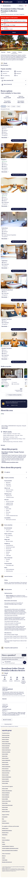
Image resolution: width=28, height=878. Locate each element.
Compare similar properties (15, 394)
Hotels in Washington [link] (6, 760)
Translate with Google (6, 709)
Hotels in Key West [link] (5, 772)
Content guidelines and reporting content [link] (10, 848)
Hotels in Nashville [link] (5, 747)
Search (14, 32)
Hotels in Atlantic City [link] (6, 770)
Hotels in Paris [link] (4, 756)
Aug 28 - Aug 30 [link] (7, 102)
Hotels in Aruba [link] (5, 788)
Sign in (8, 405)
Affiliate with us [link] (5, 828)
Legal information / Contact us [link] (8, 846)
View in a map (5, 428)
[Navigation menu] (25, 1)
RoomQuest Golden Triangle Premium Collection (15, 21)
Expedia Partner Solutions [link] (7, 830)
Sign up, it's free (14, 405)
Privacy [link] (3, 842)
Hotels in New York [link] (5, 737)
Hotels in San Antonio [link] (6, 766)
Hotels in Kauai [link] (5, 807)
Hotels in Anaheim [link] (5, 781)
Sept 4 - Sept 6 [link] (21, 102)
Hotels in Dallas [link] (5, 783)
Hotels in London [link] (5, 774)
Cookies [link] (3, 844)
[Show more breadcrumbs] (2, 724)
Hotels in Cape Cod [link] (5, 811)
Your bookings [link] (4, 816)
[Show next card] (26, 43)
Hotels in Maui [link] (4, 803)
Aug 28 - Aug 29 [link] (20, 97)
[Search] (24, 662)
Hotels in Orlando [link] (5, 741)
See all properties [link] (7, 5)
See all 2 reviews (4, 65)
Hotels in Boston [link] (5, 768)
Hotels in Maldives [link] (5, 794)
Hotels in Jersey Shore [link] (6, 801)
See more (3, 445)
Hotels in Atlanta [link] (5, 764)
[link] (26, 6)
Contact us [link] (4, 820)
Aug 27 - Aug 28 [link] (7, 97)
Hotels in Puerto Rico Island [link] (7, 805)
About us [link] (4, 855)
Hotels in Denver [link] (5, 758)
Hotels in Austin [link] (5, 762)
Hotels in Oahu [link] (5, 809)
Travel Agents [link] (4, 834)
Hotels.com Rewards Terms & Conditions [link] (10, 850)
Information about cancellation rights (10, 462)
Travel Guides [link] (4, 859)
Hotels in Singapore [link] (6, 792)
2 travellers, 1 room (8, 29)
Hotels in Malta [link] (5, 798)
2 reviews (4, 675)
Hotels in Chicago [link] (5, 739)
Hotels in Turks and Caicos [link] (7, 790)
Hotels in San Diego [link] (6, 745)
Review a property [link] (5, 823)
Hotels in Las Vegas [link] (5, 735)
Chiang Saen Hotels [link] (8, 724)
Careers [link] (3, 857)
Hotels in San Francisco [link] (6, 749)
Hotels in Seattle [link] (5, 779)
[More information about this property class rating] (5, 12)
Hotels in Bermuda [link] (5, 796)
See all (2, 77)
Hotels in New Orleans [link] (6, 743)
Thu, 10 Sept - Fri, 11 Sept (9, 25)
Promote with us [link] (5, 832)
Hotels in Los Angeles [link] (6, 751)
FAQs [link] (3, 818)
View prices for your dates (18, 140)
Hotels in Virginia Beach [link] (6, 776)
